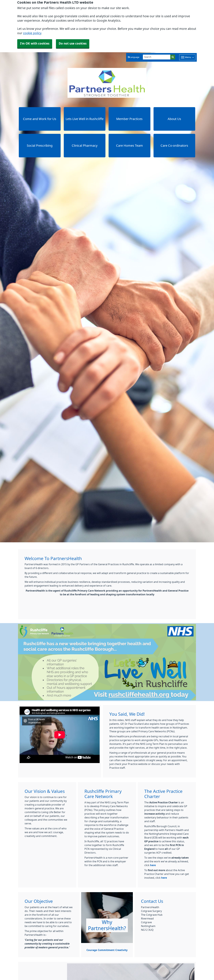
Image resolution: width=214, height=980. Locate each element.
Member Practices (129, 118)
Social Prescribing (39, 145)
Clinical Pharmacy (84, 145)
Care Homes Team (129, 145)
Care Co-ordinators (174, 145)
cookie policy (32, 33)
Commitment (106, 950)
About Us (174, 118)
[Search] (172, 57)
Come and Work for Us (39, 118)
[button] (133, 57)
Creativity (121, 950)
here (153, 865)
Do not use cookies (72, 43)
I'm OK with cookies (34, 43)
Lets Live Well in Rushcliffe (85, 118)
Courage (91, 950)
